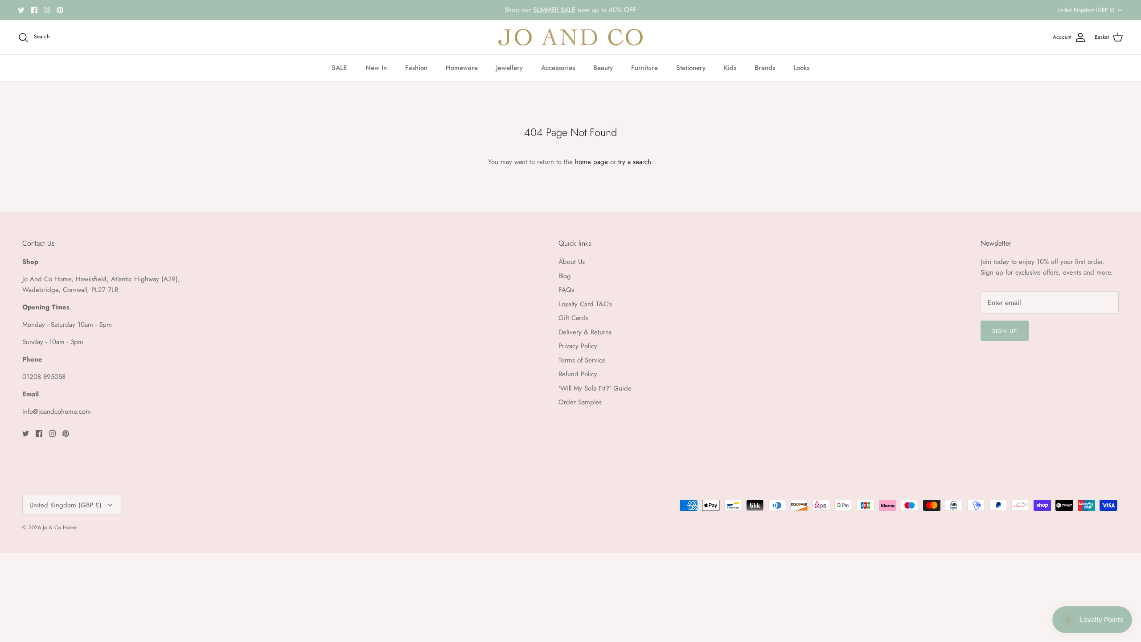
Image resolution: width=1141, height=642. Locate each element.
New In (376, 68)
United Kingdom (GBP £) (1086, 10)
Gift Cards (573, 318)
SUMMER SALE (554, 10)
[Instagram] (47, 10)
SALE (339, 68)
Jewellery (509, 68)
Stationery (691, 68)
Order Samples (580, 402)
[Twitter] (21, 10)
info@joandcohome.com (56, 411)
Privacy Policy (577, 346)
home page (591, 162)
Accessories (558, 68)
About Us (571, 262)
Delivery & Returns (585, 332)
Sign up (1004, 331)
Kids (730, 68)
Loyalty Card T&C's (585, 304)
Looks (801, 68)
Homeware (462, 68)
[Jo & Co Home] (570, 37)
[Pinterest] (60, 10)
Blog (564, 276)
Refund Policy (577, 374)
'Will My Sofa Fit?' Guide (595, 388)
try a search (634, 162)
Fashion (416, 68)
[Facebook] (34, 10)
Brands (765, 68)
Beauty (603, 68)
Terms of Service (582, 360)
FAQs (566, 290)
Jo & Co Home (59, 527)
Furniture (644, 68)
